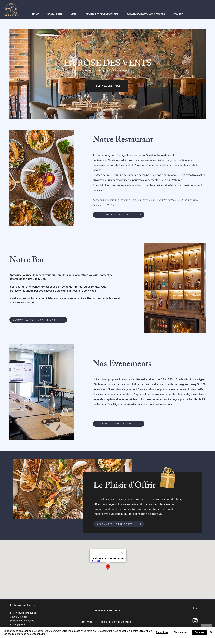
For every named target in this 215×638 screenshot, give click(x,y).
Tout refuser (180, 632)
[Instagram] (195, 620)
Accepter (199, 632)
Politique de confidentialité (31, 633)
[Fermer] (211, 632)
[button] (107, 86)
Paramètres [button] (162, 632)
